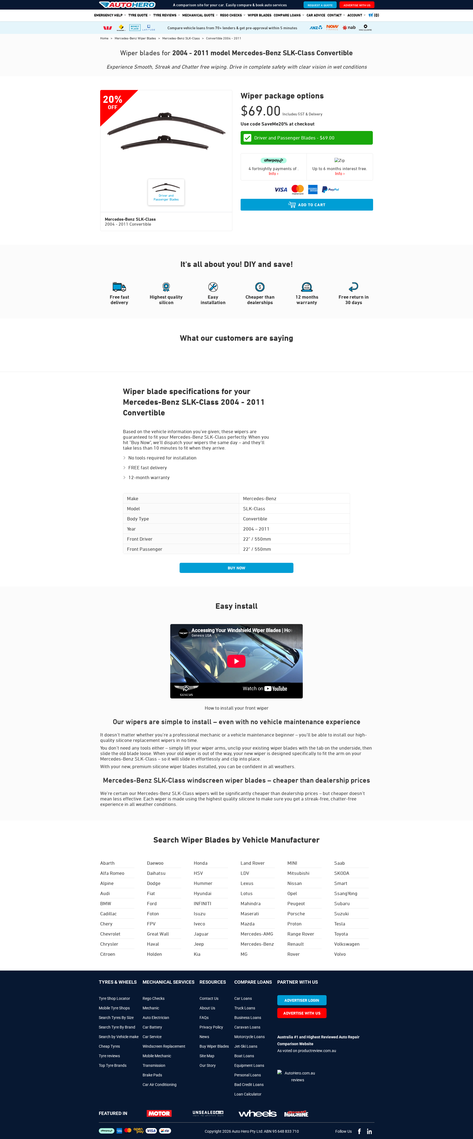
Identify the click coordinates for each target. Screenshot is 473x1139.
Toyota (341, 933)
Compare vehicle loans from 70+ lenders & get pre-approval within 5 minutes (232, 27)
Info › (273, 173)
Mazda (248, 923)
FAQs (204, 1017)
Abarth (107, 863)
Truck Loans (244, 1008)
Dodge (153, 883)
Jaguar (201, 933)
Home (104, 38)
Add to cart (311, 204)
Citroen (107, 954)
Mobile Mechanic (157, 1056)
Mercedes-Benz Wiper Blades (136, 38)
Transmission (154, 1065)
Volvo (340, 954)
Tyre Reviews (165, 15)
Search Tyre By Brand (117, 1027)
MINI (292, 863)
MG (244, 954)
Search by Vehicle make (119, 1037)
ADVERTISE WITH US (357, 5)
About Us (207, 1008)
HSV (198, 873)
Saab (339, 863)
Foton (153, 913)
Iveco (199, 923)
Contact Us (209, 998)
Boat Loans (244, 1056)
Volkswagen (347, 943)
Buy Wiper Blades (214, 1046)
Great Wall (158, 933)
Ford (152, 903)
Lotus (247, 893)
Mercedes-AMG (257, 933)
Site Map (207, 1056)
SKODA (341, 873)
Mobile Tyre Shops (114, 1008)
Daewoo (155, 863)
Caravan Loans (247, 1027)
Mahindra (251, 903)
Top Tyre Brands (112, 1065)
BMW (105, 903)
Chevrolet (110, 933)
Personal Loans (247, 1075)
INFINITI (202, 903)
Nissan (294, 883)
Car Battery (152, 1027)
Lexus (247, 883)
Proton (294, 923)
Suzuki (341, 913)
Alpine (107, 883)
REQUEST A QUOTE (320, 5)
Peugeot (296, 903)
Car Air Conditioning (160, 1084)
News (204, 1037)
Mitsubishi (298, 873)
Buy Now (236, 568)
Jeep (199, 943)
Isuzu (200, 913)
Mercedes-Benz (257, 943)
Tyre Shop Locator (114, 998)
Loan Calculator (247, 1094)
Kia (197, 954)
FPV (151, 923)
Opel (292, 893)
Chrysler (109, 943)
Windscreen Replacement (164, 1046)
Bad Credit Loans (249, 1084)
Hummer (203, 883)
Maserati (250, 913)
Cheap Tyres (109, 1046)
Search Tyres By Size (116, 1017)
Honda (200, 863)
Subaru (342, 903)
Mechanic (151, 1008)
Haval (153, 943)
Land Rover (253, 863)
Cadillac (108, 913)
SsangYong (345, 893)
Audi (105, 893)
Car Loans (243, 998)
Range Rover (300, 933)
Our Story (208, 1065)
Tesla (339, 923)
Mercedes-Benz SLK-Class (181, 38)
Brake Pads (152, 1075)
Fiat (151, 893)
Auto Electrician (156, 1017)
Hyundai (202, 893)
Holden (154, 954)
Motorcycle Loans (249, 1037)
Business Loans (247, 1017)
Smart (340, 883)
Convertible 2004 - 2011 (223, 38)
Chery (106, 923)
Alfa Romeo (112, 873)
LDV (245, 873)
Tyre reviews (109, 1056)
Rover (293, 954)
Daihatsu (156, 873)
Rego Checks (154, 998)
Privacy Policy (211, 1027)
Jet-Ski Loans (245, 1046)
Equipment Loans (249, 1065)
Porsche (296, 913)
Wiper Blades (260, 15)
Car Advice (316, 15)
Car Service (152, 1037)
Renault (295, 943)
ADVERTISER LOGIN (301, 1000)
